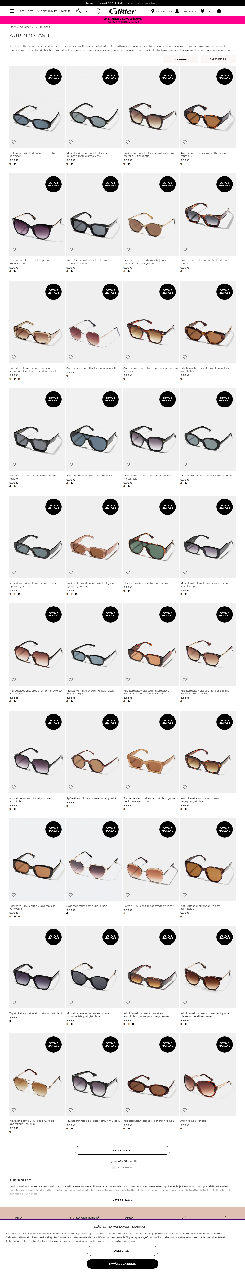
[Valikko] (12, 11)
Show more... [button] (122, 1150)
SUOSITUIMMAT (47, 11)
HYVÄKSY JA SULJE (122, 1264)
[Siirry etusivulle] (122, 11)
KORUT (65, 11)
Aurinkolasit (42, 26)
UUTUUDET (25, 11)
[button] (188, 11)
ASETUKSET (122, 1251)
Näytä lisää (121, 1200)
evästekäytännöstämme (121, 1240)
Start (13, 26)
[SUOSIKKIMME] (218, 59)
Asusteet (25, 26)
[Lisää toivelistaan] (13, 142)
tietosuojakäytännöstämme (85, 1240)
